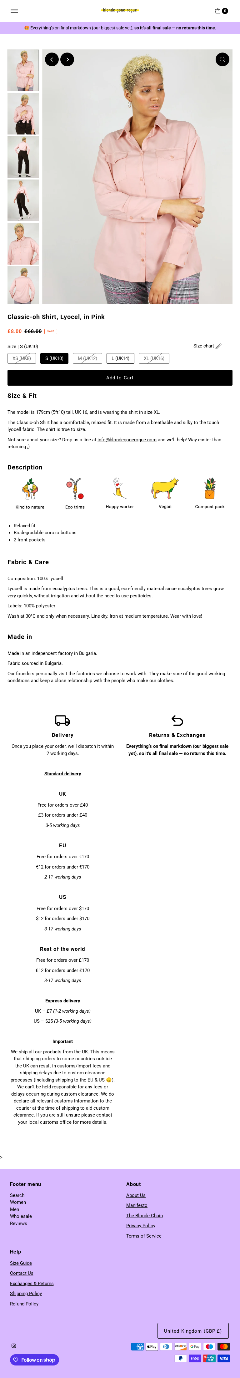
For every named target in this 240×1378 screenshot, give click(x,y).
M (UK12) (87, 358)
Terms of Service (144, 1236)
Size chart (204, 346)
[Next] (67, 59)
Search (17, 1195)
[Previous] (52, 59)
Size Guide (21, 1263)
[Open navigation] (14, 11)
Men (14, 1209)
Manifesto (137, 1205)
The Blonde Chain (144, 1215)
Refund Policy (24, 1304)
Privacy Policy (140, 1226)
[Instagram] (14, 1346)
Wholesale (21, 1216)
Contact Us (21, 1273)
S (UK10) (54, 358)
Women (18, 1202)
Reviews (18, 1223)
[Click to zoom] (222, 59)
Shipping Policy (26, 1293)
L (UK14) (120, 358)
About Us (136, 1195)
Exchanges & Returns (32, 1283)
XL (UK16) (154, 358)
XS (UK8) (21, 358)
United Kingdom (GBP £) (193, 1331)
